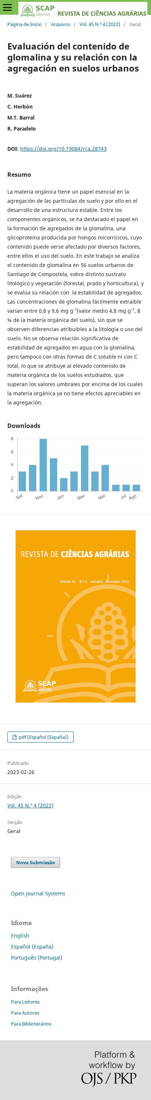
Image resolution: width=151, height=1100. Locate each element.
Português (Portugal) (36, 957)
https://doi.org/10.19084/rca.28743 (63, 148)
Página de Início (24, 24)
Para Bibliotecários (31, 1023)
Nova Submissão (35, 862)
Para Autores (25, 1012)
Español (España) (32, 946)
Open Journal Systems (38, 893)
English (20, 935)
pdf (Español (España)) (43, 737)
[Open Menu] (7, 7)
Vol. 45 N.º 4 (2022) (100, 24)
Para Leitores (25, 1001)
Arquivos (60, 24)
